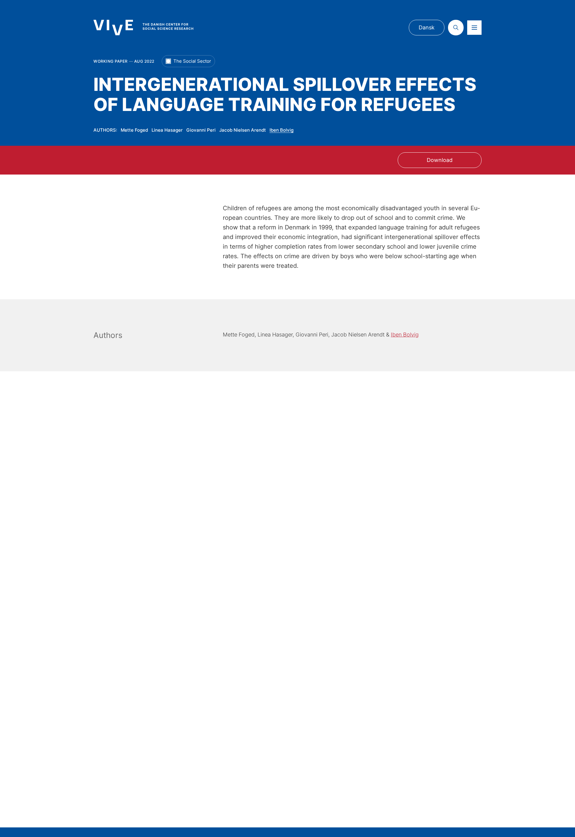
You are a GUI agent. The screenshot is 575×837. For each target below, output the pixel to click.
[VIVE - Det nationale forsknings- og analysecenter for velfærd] (149, 27)
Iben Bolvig (281, 130)
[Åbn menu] (474, 27)
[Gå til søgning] (456, 27)
